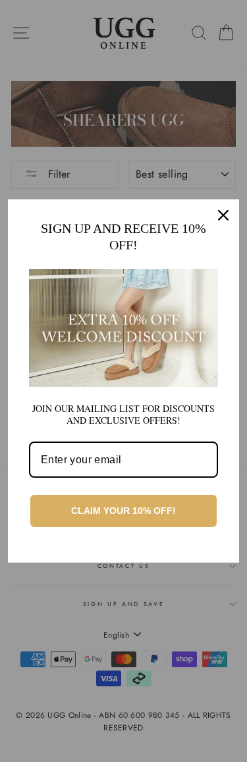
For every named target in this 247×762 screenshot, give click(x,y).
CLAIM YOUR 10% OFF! (123, 510)
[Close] (223, 215)
